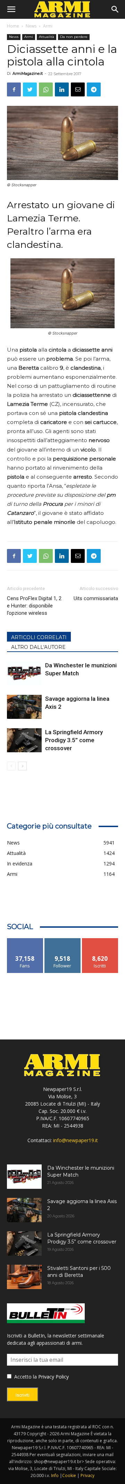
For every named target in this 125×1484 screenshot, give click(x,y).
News (31, 26)
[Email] (78, 89)
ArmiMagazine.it (27, 73)
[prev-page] (11, 766)
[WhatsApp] (46, 89)
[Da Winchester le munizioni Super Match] (24, 673)
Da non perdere (74, 36)
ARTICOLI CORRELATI (39, 637)
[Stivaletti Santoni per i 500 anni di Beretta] (24, 1277)
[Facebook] (14, 89)
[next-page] (22, 766)
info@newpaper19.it (75, 1140)
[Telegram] (94, 89)
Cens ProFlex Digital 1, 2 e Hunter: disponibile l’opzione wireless (34, 605)
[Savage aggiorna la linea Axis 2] (24, 707)
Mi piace (25, 940)
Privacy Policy (53, 1376)
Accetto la (24, 1376)
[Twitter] (30, 89)
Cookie (69, 1475)
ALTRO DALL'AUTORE (38, 647)
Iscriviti (100, 940)
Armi (47, 26)
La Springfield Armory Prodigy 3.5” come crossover (74, 740)
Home (13, 26)
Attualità (46, 36)
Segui (63, 940)
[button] (11, 9)
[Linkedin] (62, 89)
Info (55, 1475)
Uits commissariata (96, 598)
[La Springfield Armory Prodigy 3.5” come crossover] (24, 740)
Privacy (87, 1475)
